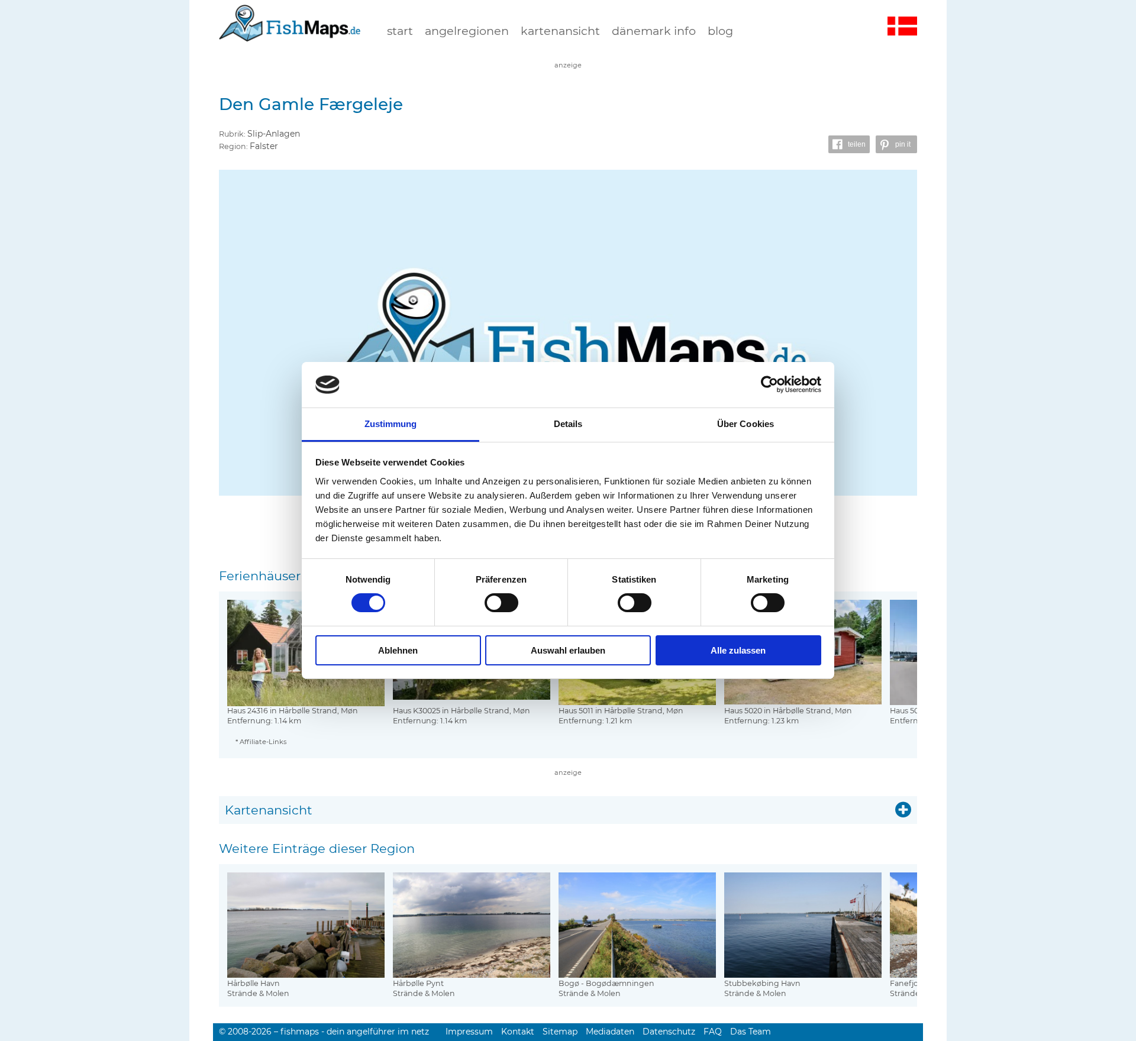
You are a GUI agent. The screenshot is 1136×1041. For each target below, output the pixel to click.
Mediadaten (610, 1031)
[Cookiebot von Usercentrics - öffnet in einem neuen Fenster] (769, 384)
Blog (720, 31)
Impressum (469, 1031)
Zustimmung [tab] (390, 424)
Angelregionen (467, 31)
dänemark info (654, 31)
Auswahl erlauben (568, 650)
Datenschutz (669, 1031)
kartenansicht (560, 31)
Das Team (750, 1031)
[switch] (501, 602)
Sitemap (560, 1031)
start (400, 31)
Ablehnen (398, 650)
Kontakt (517, 1031)
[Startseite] (290, 35)
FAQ (712, 1031)
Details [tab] (568, 424)
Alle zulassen (738, 650)
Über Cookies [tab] (745, 424)
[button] (849, 144)
